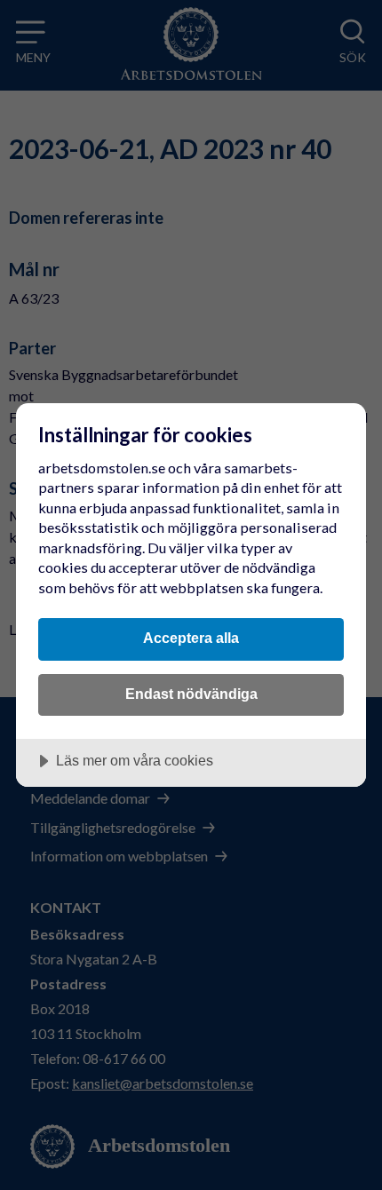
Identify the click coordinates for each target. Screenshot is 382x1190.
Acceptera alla (191, 638)
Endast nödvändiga (191, 694)
